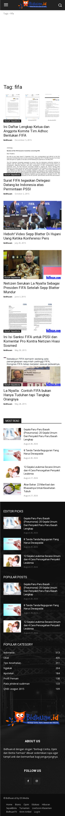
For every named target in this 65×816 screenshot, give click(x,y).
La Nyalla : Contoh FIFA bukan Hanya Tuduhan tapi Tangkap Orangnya (27, 395)
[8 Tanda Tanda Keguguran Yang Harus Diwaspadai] (12, 455)
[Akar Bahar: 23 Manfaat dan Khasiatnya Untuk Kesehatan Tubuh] (12, 489)
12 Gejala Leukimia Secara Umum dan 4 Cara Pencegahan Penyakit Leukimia (42, 470)
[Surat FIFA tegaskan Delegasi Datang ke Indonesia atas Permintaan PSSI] (32, 161)
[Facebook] (28, 781)
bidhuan (7, 140)
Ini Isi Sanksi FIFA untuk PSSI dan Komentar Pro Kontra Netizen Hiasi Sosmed (31, 341)
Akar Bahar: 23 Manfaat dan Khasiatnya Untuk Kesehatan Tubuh (39, 488)
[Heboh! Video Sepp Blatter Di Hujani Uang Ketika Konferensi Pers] (32, 215)
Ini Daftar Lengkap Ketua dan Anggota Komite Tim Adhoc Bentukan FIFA (26, 131)
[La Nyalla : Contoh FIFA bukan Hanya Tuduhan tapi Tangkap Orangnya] (32, 371)
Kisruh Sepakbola (12, 121)
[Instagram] (36, 781)
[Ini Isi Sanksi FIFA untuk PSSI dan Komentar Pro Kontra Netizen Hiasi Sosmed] (32, 318)
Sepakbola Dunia (12, 228)
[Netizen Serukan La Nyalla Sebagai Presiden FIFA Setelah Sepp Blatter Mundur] (32, 264)
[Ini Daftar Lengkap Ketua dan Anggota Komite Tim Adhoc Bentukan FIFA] (32, 108)
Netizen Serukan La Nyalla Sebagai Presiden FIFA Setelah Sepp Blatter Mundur (31, 287)
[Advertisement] (32, 49)
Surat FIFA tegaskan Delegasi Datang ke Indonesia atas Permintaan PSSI (26, 184)
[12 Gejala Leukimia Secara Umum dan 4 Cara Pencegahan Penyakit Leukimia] (12, 471)
